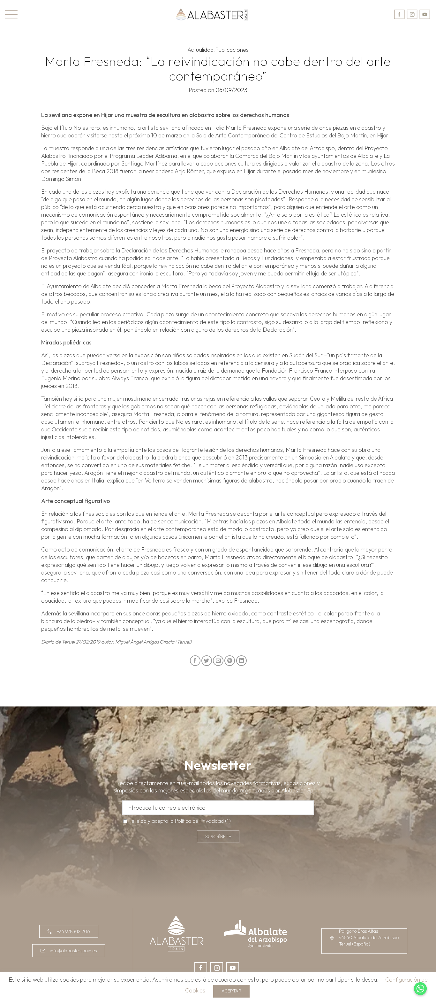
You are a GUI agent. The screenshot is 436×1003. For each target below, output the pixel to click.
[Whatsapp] (420, 988)
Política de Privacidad (199, 821)
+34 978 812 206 (73, 931)
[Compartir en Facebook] (195, 660)
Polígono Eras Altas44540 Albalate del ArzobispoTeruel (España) (369, 937)
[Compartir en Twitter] (206, 660)
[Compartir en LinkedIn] (241, 660)
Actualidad (200, 49)
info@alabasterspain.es (73, 950)
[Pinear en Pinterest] (229, 660)
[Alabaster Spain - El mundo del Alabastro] (212, 14)
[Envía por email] (218, 660)
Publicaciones (232, 49)
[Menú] (11, 14)
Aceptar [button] (231, 991)
